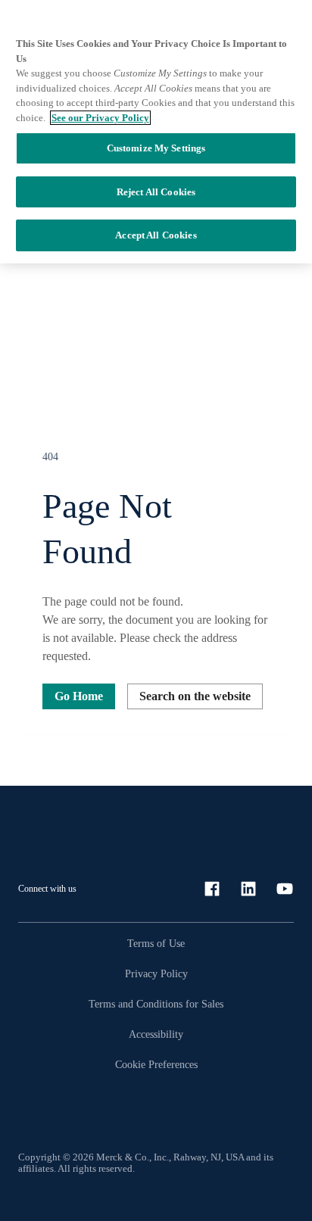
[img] (156, 423)
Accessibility (156, 1034)
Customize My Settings (156, 148)
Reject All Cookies (156, 192)
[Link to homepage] (63, 826)
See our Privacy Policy (100, 117)
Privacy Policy (156, 974)
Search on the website (195, 696)
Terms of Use (156, 943)
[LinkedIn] (248, 889)
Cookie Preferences (156, 1064)
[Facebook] (212, 889)
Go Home (79, 696)
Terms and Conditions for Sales (156, 1004)
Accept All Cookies (155, 235)
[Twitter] (285, 889)
